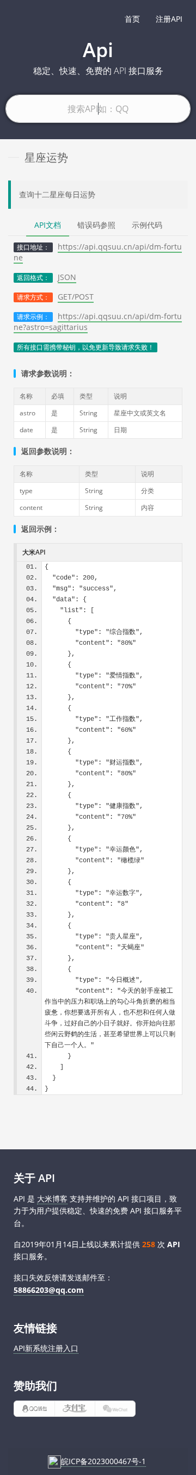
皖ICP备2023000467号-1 (103, 1461)
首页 (132, 19)
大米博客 (52, 1198)
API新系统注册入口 (46, 1348)
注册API (169, 19)
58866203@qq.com (49, 1290)
